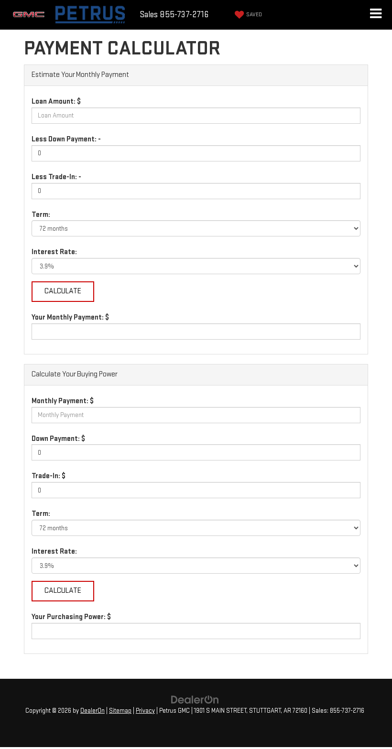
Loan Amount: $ (56, 101)
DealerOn (92, 711)
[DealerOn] (195, 699)
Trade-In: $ (48, 476)
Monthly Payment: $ (63, 401)
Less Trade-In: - (56, 177)
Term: (41, 214)
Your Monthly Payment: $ (70, 317)
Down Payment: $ (58, 438)
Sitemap (120, 711)
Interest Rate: (54, 252)
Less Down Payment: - (66, 139)
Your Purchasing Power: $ (71, 616)
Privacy (145, 711)
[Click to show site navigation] (375, 15)
